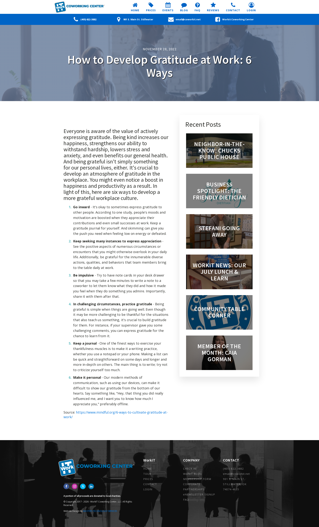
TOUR (147, 474)
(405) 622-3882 (233, 468)
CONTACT (150, 484)
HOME (147, 468)
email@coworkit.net (236, 474)
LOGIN (147, 489)
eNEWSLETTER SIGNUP (199, 494)
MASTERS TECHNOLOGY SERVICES (100, 511)
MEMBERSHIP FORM (197, 479)
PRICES (148, 479)
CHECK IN (189, 468)
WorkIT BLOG (192, 474)
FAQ (186, 499)
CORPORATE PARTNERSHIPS (193, 486)
